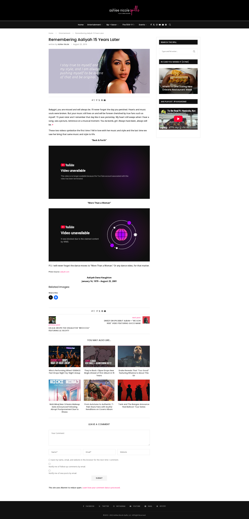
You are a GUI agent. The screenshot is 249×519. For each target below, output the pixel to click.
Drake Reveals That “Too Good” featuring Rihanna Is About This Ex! (134, 373)
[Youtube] (160, 24)
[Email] (163, 24)
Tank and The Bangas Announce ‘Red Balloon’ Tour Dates (133, 405)
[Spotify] (166, 24)
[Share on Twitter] (99, 100)
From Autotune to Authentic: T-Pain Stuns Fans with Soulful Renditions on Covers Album (99, 407)
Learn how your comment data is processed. (101, 487)
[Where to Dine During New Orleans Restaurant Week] (178, 81)
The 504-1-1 (127, 24)
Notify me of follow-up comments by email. (67, 466)
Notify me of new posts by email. (63, 473)
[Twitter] (154, 24)
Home (81, 24)
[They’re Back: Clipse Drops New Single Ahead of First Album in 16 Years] (99, 356)
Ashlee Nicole (63, 44)
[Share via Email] (105, 100)
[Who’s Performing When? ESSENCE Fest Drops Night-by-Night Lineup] (65, 356)
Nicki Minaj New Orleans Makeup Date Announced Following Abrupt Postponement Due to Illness (65, 408)
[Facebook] (151, 24)
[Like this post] (94, 100)
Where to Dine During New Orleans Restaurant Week (177, 88)
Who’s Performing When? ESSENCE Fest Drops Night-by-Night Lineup (64, 371)
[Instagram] (157, 24)
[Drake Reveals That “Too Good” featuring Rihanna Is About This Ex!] (134, 356)
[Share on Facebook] (96, 100)
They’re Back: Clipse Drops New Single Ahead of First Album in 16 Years (99, 373)
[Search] (170, 24)
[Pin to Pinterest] (102, 100)
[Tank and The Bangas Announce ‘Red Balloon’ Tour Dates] (134, 390)
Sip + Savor (111, 24)
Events (142, 24)
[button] (161, 81)
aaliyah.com (64, 272)
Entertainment (94, 24)
